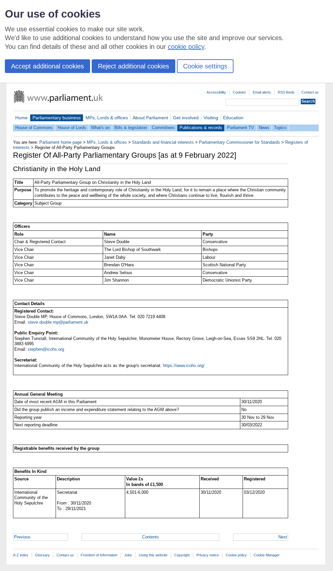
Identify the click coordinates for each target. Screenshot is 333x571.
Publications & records (201, 127)
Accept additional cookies (47, 66)
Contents (150, 536)
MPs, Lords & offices (107, 117)
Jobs (128, 555)
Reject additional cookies (133, 66)
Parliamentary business (57, 117)
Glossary (42, 555)
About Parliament (150, 117)
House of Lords (72, 127)
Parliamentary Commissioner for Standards (239, 142)
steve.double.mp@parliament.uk (58, 322)
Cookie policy (236, 555)
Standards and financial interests (163, 142)
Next (282, 536)
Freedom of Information (99, 555)
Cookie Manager (267, 555)
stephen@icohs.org (46, 349)
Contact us (310, 92)
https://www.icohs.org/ (184, 365)
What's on (100, 127)
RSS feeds (286, 92)
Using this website (153, 555)
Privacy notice (207, 555)
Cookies (239, 92)
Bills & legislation (130, 127)
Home (21, 117)
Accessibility (216, 92)
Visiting (211, 117)
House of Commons (34, 127)
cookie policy (186, 46)
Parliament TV (240, 127)
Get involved (186, 117)
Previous (22, 536)
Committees (163, 127)
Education (233, 117)
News (264, 127)
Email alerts (262, 92)
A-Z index (20, 555)
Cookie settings (205, 66)
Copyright (182, 555)
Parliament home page (60, 142)
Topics (280, 127)
